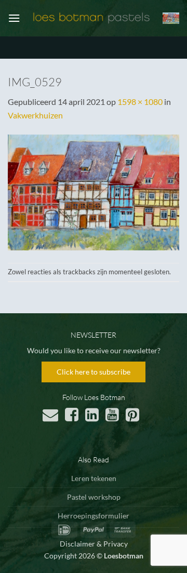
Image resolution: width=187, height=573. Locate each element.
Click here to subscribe (93, 371)
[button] (14, 18)
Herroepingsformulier (93, 515)
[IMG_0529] (93, 191)
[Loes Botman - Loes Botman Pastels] (91, 18)
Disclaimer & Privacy (94, 543)
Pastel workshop (94, 496)
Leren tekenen (93, 478)
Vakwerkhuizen (35, 115)
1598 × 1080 (140, 101)
